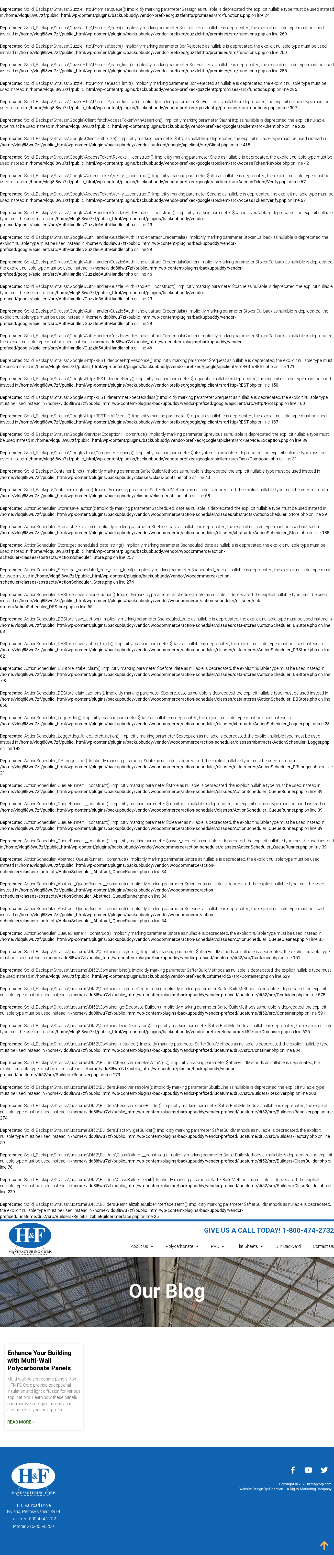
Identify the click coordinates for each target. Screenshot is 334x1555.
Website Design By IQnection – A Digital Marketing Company (285, 1489)
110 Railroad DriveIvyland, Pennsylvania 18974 (33, 1508)
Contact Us (323, 1246)
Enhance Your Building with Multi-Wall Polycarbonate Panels (39, 1360)
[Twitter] (324, 1470)
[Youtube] (308, 1470)
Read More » (20, 1422)
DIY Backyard (288, 1246)
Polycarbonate (179, 1246)
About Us (139, 1246)
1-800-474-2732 (308, 1230)
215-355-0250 (40, 1526)
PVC (215, 1246)
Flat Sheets (247, 1246)
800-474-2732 (42, 1518)
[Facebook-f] (293, 1470)
